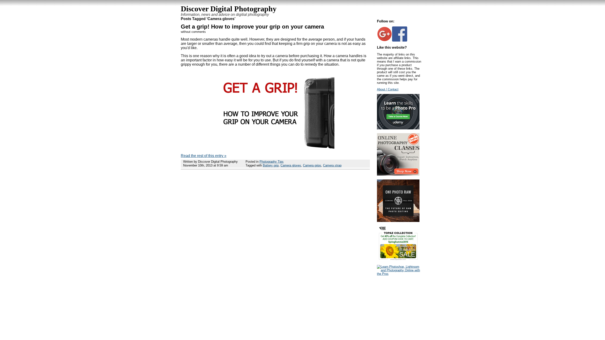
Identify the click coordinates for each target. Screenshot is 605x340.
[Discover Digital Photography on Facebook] (399, 40)
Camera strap (332, 165)
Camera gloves (291, 165)
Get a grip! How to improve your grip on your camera (252, 26)
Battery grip (271, 165)
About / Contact (387, 89)
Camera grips (312, 165)
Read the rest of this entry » (203, 156)
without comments (193, 32)
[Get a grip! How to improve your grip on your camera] (275, 148)
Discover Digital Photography (229, 9)
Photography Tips (271, 161)
